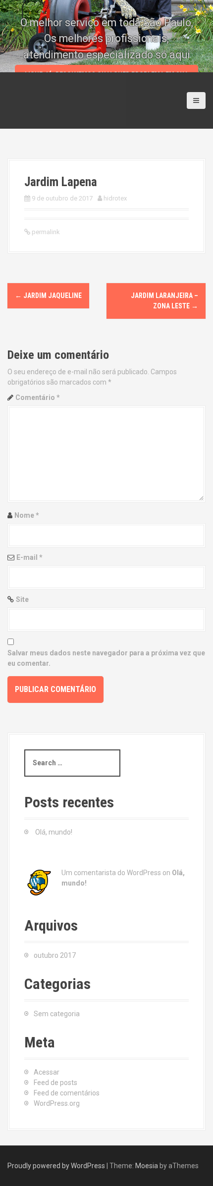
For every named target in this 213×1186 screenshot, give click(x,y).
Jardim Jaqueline (48, 295)
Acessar (46, 1072)
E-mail (29, 557)
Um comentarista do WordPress (111, 873)
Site (22, 599)
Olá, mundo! (53, 832)
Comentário (37, 397)
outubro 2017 (55, 955)
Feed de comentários (67, 1093)
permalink (45, 232)
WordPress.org (57, 1103)
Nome (26, 515)
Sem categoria (57, 1014)
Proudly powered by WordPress (56, 1166)
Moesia (146, 1166)
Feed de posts (55, 1083)
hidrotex (115, 198)
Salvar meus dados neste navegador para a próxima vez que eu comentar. (106, 658)
